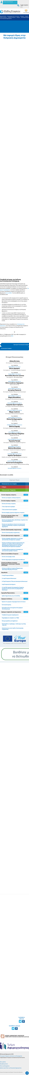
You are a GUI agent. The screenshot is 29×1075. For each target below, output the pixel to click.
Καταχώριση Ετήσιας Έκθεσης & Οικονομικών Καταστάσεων (13, 955)
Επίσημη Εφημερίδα (21, 943)
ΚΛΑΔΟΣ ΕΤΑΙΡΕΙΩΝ (21, 984)
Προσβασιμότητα (4, 1063)
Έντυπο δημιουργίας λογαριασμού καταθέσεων (13, 559)
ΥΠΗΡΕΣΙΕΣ (12, 936)
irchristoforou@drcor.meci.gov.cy (14, 410)
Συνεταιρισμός (5, 971)
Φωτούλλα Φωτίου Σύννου (14, 375)
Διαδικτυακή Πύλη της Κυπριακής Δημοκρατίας (10, 1068)
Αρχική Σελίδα (3, 16)
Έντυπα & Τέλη (21, 941)
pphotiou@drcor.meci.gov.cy (14, 381)
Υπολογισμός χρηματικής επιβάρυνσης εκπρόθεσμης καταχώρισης (22, 973)
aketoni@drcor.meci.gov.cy (14, 366)
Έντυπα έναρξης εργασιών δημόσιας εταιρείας (13, 512)
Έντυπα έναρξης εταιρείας (8, 500)
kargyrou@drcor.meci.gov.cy (14, 374)
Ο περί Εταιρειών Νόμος (8, 575)
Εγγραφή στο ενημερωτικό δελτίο (14, 909)
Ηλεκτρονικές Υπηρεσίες (9, 490)
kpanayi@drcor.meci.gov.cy (14, 446)
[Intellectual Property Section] (14, 1038)
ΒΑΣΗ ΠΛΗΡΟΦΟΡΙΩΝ (22, 937)
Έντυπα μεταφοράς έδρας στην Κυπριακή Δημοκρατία (9, 516)
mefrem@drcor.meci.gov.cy (14, 432)
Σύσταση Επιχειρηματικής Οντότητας (14, 939)
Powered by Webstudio (18, 1072)
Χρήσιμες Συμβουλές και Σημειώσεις (11, 612)
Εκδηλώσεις (22, 950)
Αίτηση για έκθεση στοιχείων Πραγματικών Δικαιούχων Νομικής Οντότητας (10, 564)
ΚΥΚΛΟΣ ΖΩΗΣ (3, 937)
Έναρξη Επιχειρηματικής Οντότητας (6, 946)
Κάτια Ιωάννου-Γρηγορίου (14, 383)
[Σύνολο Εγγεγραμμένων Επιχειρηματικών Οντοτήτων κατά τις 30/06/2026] (14, 806)
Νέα (20, 947)
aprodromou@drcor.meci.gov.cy (14, 461)
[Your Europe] (14, 646)
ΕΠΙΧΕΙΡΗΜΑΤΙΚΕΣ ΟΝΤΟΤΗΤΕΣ (6, 959)
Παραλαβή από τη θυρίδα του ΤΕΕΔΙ (10, 617)
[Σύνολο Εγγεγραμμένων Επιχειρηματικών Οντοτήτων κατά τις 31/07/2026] (14, 705)
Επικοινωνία (22, 992)
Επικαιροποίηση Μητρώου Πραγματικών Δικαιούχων (14, 949)
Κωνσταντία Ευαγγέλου (14, 462)
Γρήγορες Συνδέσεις (6, 599)
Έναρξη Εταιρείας (11, 17)
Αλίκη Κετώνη (14, 361)
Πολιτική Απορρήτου (5, 1066)
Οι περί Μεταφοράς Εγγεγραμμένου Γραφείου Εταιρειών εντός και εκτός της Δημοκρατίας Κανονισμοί (13, 588)
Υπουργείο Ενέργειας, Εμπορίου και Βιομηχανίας (11, 1056)
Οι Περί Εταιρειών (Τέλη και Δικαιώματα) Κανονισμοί (14, 581)
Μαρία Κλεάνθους (14, 397)
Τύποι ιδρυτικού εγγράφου (8, 506)
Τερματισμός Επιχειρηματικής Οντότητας (6, 954)
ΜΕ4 (12, 336)
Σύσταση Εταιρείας (6, 604)
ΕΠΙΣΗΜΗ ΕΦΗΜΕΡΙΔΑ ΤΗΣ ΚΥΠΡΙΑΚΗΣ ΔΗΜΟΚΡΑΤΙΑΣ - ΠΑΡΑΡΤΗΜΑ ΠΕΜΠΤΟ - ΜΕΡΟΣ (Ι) (13, 686)
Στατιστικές (22, 949)
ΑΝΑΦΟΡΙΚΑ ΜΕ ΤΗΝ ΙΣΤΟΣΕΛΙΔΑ (21, 1011)
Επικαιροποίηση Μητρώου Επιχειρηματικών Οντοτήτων (14, 944)
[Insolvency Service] (14, 1048)
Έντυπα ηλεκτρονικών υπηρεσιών (10, 535)
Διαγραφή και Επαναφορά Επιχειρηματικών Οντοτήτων (14, 966)
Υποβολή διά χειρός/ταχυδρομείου (10, 614)
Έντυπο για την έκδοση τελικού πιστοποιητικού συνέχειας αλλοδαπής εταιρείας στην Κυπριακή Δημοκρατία (13, 525)
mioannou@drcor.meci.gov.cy (14, 417)
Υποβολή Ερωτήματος (14, 900)
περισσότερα (11, 719)
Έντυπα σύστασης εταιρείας (9, 503)
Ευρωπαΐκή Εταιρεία (4, 977)
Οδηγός (18, 17)
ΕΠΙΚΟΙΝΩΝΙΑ (22, 990)
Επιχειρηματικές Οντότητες (13, 16)
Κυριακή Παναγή (14, 441)
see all (25, 494)
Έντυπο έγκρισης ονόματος (8, 494)
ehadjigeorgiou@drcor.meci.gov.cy (14, 424)
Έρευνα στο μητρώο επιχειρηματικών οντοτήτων (13, 601)
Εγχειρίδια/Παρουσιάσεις (8, 593)
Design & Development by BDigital (6, 1072)
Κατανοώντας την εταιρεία (9, 484)
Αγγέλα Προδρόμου (14, 455)
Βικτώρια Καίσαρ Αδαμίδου (14, 434)
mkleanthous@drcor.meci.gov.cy (14, 403)
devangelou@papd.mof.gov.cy (14, 468)
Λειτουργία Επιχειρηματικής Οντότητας (6, 950)
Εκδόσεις (21, 952)
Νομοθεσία (4, 572)
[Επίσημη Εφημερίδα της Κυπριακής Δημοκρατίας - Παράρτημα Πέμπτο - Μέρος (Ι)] (5, 680)
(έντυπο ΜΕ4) (9, 293)
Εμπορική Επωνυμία (4, 974)
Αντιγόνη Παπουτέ (14, 390)
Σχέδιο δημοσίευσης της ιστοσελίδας (11, 595)
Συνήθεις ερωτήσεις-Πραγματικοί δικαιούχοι (22, 978)
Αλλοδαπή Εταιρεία (4, 979)
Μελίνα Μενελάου (14, 448)
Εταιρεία (22, 16)
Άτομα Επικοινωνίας (14, 357)
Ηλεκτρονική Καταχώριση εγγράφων (13, 983)
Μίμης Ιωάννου (14, 412)
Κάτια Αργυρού (14, 368)
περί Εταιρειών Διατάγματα (8, 584)
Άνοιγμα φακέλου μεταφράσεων (10, 620)
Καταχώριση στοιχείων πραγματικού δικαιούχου (13, 991)
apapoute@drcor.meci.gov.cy (14, 395)
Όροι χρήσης (3, 1061)
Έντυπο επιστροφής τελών (8, 556)
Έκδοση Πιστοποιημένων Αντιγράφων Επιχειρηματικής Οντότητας (14, 961)
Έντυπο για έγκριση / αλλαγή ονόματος (11, 497)
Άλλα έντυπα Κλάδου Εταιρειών (9, 553)
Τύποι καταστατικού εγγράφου (9, 509)
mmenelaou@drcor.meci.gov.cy (14, 453)
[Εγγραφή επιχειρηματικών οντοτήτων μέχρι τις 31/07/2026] (14, 737)
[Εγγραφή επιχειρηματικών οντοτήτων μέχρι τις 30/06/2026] (14, 838)
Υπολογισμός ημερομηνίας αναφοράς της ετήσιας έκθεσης (22, 967)
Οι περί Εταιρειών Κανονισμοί (9, 578)
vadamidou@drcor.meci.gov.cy (14, 439)
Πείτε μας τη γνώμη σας (14, 928)
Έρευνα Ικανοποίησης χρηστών (14, 919)
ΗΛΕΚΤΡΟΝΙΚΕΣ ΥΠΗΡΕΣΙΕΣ (14, 972)
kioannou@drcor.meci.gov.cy (14, 388)
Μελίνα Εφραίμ (14, 426)
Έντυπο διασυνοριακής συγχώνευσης (11, 529)
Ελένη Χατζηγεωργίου (14, 419)
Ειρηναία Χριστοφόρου (14, 404)
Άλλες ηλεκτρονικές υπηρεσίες (13, 987)
